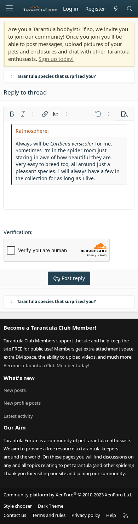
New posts (15, 390)
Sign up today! (56, 58)
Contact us (15, 515)
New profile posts (22, 403)
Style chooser (18, 506)
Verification (17, 231)
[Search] (130, 9)
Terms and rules (48, 515)
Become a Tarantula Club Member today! (47, 365)
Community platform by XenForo (68, 494)
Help (111, 515)
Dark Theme (50, 506)
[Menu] (9, 8)
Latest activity (18, 416)
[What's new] (115, 9)
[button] (11, 114)
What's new (19, 377)
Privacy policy (85, 515)
